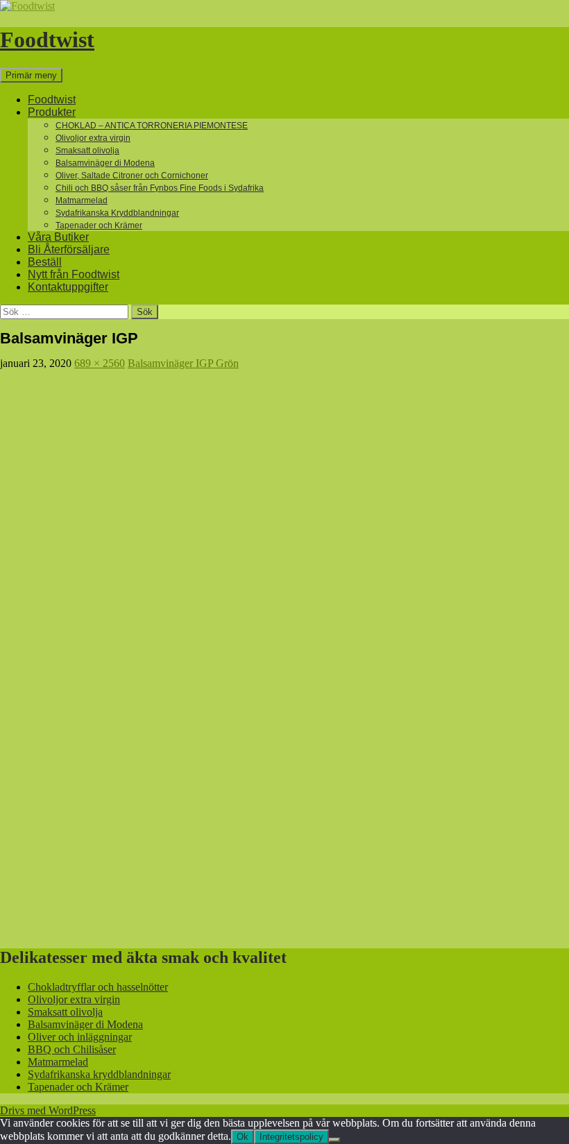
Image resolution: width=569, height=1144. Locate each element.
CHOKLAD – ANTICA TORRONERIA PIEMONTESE (152, 125)
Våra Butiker (58, 237)
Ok (242, 1137)
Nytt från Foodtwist (73, 274)
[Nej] (334, 1140)
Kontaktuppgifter (68, 287)
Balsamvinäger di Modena (105, 163)
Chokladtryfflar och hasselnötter (98, 987)
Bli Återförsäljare (69, 249)
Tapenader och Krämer (99, 225)
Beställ (45, 262)
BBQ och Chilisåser (72, 1049)
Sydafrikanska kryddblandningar (99, 1074)
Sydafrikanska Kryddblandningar (117, 213)
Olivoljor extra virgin (93, 138)
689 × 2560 (99, 363)
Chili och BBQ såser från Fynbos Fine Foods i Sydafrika (160, 188)
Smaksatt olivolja (87, 150)
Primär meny (31, 75)
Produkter (52, 112)
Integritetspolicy (291, 1137)
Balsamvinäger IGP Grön (183, 363)
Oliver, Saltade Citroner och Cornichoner (132, 175)
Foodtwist (47, 39)
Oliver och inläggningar (80, 1037)
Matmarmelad (82, 200)
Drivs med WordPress (48, 1110)
